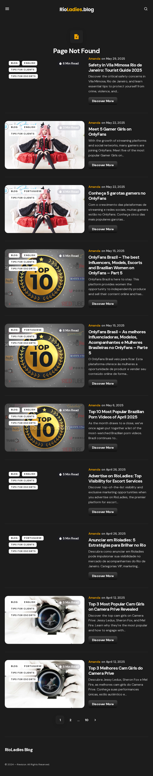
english (29, 63)
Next (95, 720)
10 (86, 720)
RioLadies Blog (19, 750)
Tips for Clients (23, 69)
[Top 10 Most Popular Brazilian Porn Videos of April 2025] (44, 427)
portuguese (33, 191)
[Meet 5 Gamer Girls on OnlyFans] (44, 145)
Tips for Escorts (23, 76)
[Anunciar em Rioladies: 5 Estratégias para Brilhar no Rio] (44, 556)
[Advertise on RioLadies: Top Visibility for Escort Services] (44, 492)
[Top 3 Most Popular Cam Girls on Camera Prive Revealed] (44, 620)
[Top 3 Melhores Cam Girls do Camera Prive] (44, 684)
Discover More (103, 101)
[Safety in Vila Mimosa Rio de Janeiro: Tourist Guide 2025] (44, 81)
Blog (14, 63)
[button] (7, 8)
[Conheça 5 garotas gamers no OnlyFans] (44, 209)
